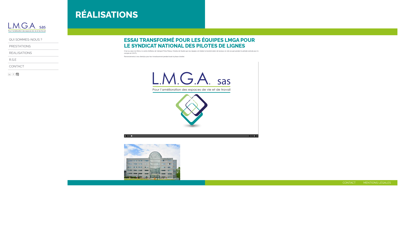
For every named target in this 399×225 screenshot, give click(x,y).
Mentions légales (377, 182)
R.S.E (12, 59)
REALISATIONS (20, 53)
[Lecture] (125, 136)
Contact (16, 66)
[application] (191, 100)
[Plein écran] (257, 136)
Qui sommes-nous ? (25, 39)
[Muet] (254, 136)
